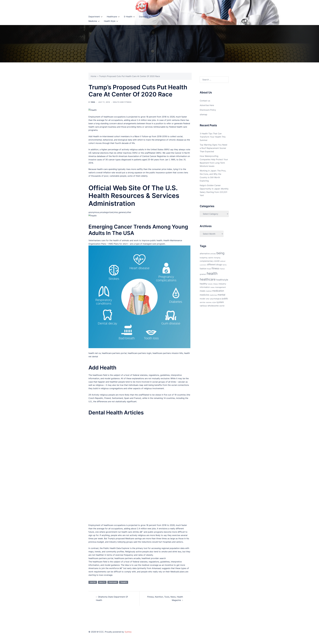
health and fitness (122, 102)
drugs (219, 264)
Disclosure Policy (208, 110)
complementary (206, 261)
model (202, 298)
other (208, 299)
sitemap (203, 114)
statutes (209, 302)
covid (216, 261)
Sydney (128, 632)
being (220, 253)
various (203, 305)
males (212, 287)
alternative (205, 253)
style (214, 302)
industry (222, 284)
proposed (113, 582)
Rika (93, 102)
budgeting (203, 258)
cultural (222, 261)
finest (209, 269)
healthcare (208, 279)
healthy (203, 283)
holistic (210, 284)
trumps (123, 582)
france (222, 269)
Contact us (205, 100)
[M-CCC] (142, 6)
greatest (203, 274)
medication (218, 290)
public (225, 298)
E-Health (128, 16)
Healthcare (112, 16)
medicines (213, 295)
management (220, 287)
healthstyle (222, 279)
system (220, 302)
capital (210, 258)
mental (221, 294)
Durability (143, 16)
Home (93, 76)
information (205, 287)
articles (213, 254)
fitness (215, 268)
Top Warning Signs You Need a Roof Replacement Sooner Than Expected (213, 148)
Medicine (92, 21)
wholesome (213, 305)
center (93, 582)
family (225, 265)
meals (202, 291)
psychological (215, 299)
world (221, 306)
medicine (204, 294)
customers (203, 265)
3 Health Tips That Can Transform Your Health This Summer (213, 137)
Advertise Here (207, 105)
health (102, 582)
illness (215, 284)
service (202, 302)
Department (94, 16)
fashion (203, 268)
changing (217, 258)
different (211, 264)
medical (209, 291)
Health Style (109, 21)
